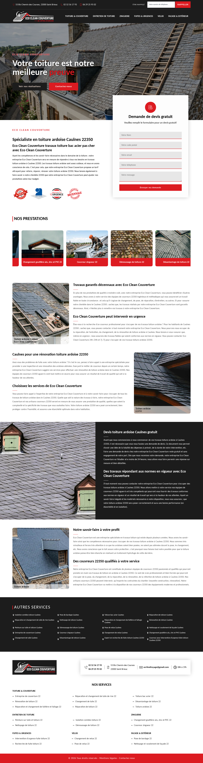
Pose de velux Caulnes (113, 628)
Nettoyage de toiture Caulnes (71, 620)
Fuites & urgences (143, 16)
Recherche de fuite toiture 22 (28, 744)
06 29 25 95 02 (89, 5)
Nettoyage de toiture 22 (26, 725)
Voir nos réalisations (30, 86)
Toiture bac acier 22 (144, 696)
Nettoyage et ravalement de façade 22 (151, 744)
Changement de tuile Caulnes (26, 638)
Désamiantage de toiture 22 (148, 701)
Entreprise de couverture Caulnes (28, 633)
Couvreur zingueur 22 (143, 725)
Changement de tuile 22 (86, 701)
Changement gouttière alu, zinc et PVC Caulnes (167, 633)
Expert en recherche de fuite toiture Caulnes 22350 (124, 638)
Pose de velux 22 (82, 744)
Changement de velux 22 (86, 739)
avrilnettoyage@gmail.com (156, 667)
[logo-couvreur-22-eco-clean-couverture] (33, 16)
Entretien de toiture (104, 16)
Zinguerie (125, 16)
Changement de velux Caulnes (116, 633)
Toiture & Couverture (76, 16)
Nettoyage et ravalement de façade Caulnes (166, 628)
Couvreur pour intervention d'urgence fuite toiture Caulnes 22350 (168, 639)
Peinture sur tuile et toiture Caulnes (28, 628)
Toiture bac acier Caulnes (114, 615)
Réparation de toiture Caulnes (160, 615)
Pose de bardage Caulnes (69, 615)
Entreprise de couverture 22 (27, 696)
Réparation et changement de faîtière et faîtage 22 (38, 707)
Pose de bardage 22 (143, 739)
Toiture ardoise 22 (143, 707)
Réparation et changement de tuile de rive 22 (95, 696)
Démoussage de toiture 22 (87, 725)
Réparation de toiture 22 (86, 707)
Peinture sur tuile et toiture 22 (28, 720)
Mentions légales (108, 758)
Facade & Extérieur (178, 16)
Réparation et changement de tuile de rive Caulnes (34, 620)
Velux (161, 16)
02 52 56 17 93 (70, 5)
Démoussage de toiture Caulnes (72, 628)
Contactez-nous (63, 86)
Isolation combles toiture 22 (88, 720)
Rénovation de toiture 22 (26, 701)
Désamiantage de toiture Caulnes (72, 638)
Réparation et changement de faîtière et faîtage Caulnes (123, 621)
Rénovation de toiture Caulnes (161, 620)
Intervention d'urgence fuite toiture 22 (32, 739)
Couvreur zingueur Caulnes (70, 633)
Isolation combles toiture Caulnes (27, 615)
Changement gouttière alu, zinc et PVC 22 (152, 720)
